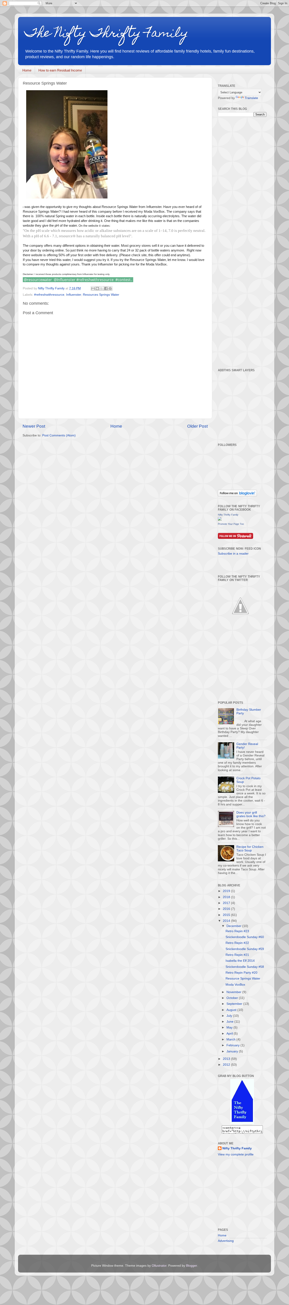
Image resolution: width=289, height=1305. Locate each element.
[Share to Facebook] (106, 288)
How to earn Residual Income (60, 70)
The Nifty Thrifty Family (106, 34)
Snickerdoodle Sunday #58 (245, 966)
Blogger (191, 1265)
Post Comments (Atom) (59, 435)
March (231, 1039)
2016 (227, 909)
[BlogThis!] (97, 288)
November (234, 992)
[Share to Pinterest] (110, 288)
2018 (227, 897)
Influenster (73, 294)
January (232, 1051)
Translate (251, 98)
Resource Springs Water (243, 978)
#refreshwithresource (49, 294)
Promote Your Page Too (231, 524)
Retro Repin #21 (237, 955)
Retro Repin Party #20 (241, 972)
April (230, 1033)
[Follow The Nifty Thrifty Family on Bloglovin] (237, 495)
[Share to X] (101, 288)
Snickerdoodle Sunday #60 (245, 937)
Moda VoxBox (235, 984)
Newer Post (34, 426)
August (231, 1010)
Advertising (226, 1241)
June (230, 1021)
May (229, 1027)
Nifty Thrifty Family (228, 514)
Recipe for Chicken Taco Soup (249, 848)
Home (26, 70)
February (233, 1045)
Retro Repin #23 (237, 931)
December (234, 926)
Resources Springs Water (101, 294)
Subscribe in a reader (233, 553)
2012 (227, 1064)
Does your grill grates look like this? (251, 814)
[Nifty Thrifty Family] (219, 519)
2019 (227, 891)
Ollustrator (159, 1265)
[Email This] (93, 288)
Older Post (197, 426)
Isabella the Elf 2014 (240, 960)
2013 (227, 1059)
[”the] (242, 1123)
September (234, 1003)
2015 (227, 915)
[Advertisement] (252, 242)
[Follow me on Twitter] (240, 627)
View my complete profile (236, 1154)
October (232, 998)
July (229, 1015)
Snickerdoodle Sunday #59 (245, 949)
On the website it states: (95, 225)
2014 (227, 920)
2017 (227, 903)
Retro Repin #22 (237, 943)
